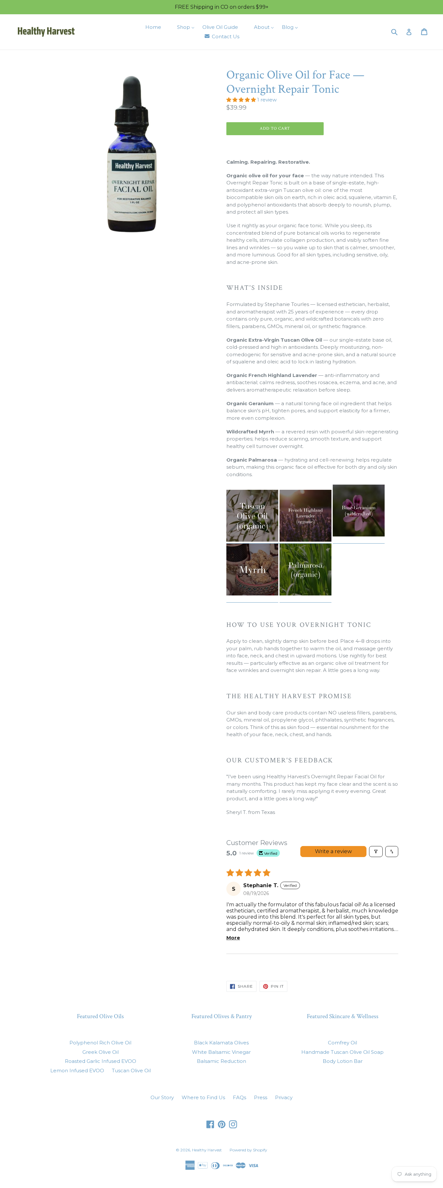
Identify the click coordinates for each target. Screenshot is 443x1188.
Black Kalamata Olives (221, 1043)
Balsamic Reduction (221, 1061)
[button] (241, 100)
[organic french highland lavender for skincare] (278, 540)
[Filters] (376, 851)
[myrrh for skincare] (252, 599)
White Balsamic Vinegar (221, 1052)
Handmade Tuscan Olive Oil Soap (342, 1052)
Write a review (333, 851)
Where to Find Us (203, 1097)
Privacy (284, 1097)
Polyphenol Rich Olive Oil (100, 1043)
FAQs (239, 1097)
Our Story (162, 1097)
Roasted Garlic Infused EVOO (100, 1061)
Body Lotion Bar (343, 1061)
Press (260, 1097)
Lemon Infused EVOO (77, 1070)
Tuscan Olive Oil (131, 1070)
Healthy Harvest (207, 1149)
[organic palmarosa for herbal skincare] (305, 599)
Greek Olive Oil (100, 1052)
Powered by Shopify (248, 1149)
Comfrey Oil (342, 1043)
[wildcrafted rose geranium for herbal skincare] (359, 540)
